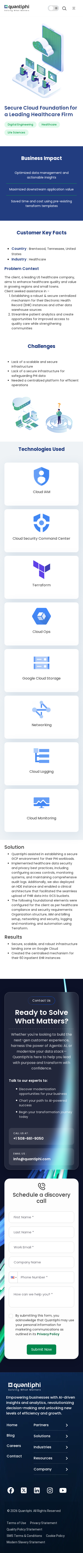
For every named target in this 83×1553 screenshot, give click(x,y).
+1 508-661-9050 (28, 1138)
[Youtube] (63, 1490)
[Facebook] (11, 1490)
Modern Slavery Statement (26, 1542)
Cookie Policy (55, 1536)
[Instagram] (50, 1490)
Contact (14, 1456)
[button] (13, 1277)
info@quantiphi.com (31, 1159)
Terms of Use (16, 1523)
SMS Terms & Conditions (24, 1536)
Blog (11, 1435)
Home (12, 1425)
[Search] (64, 8)
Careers (14, 1445)
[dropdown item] (16, 8)
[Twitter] (24, 1490)
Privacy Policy (48, 1334)
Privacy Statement (43, 1523)
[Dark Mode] (53, 8)
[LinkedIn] (37, 1490)
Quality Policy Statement (24, 1529)
